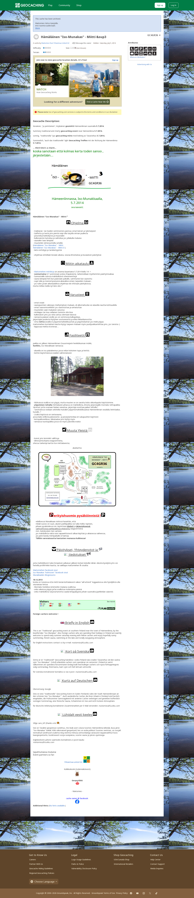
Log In (173, 5)
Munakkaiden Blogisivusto (44, 575)
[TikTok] (156, 893)
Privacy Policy (122, 893)
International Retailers (123, 864)
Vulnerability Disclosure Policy (84, 868)
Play (50, 5)
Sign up (160, 5)
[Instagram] (143, 893)
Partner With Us (36, 864)
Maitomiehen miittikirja (44, 271)
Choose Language (44, 881)
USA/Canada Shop (121, 859)
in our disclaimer (110, 112)
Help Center (155, 859)
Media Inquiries (156, 868)
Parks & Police (77, 864)
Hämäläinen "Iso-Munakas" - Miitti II (49, 247)
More (37, 28)
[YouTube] (137, 893)
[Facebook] (131, 893)
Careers (32, 859)
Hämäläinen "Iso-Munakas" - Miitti (48, 245)
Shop (78, 5)
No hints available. (57, 805)
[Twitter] (150, 893)
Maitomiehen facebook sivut (45, 570)
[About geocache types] (36, 37)
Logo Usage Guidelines (81, 859)
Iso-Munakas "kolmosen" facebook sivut (50, 572)
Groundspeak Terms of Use (103, 893)
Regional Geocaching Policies (41, 873)
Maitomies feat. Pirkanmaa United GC (55, 43)
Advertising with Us (144, 64)
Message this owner (83, 43)
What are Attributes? (137, 57)
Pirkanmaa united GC (73, 762)
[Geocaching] (29, 5)
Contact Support (157, 864)
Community (64, 5)
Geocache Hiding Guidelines (41, 868)
